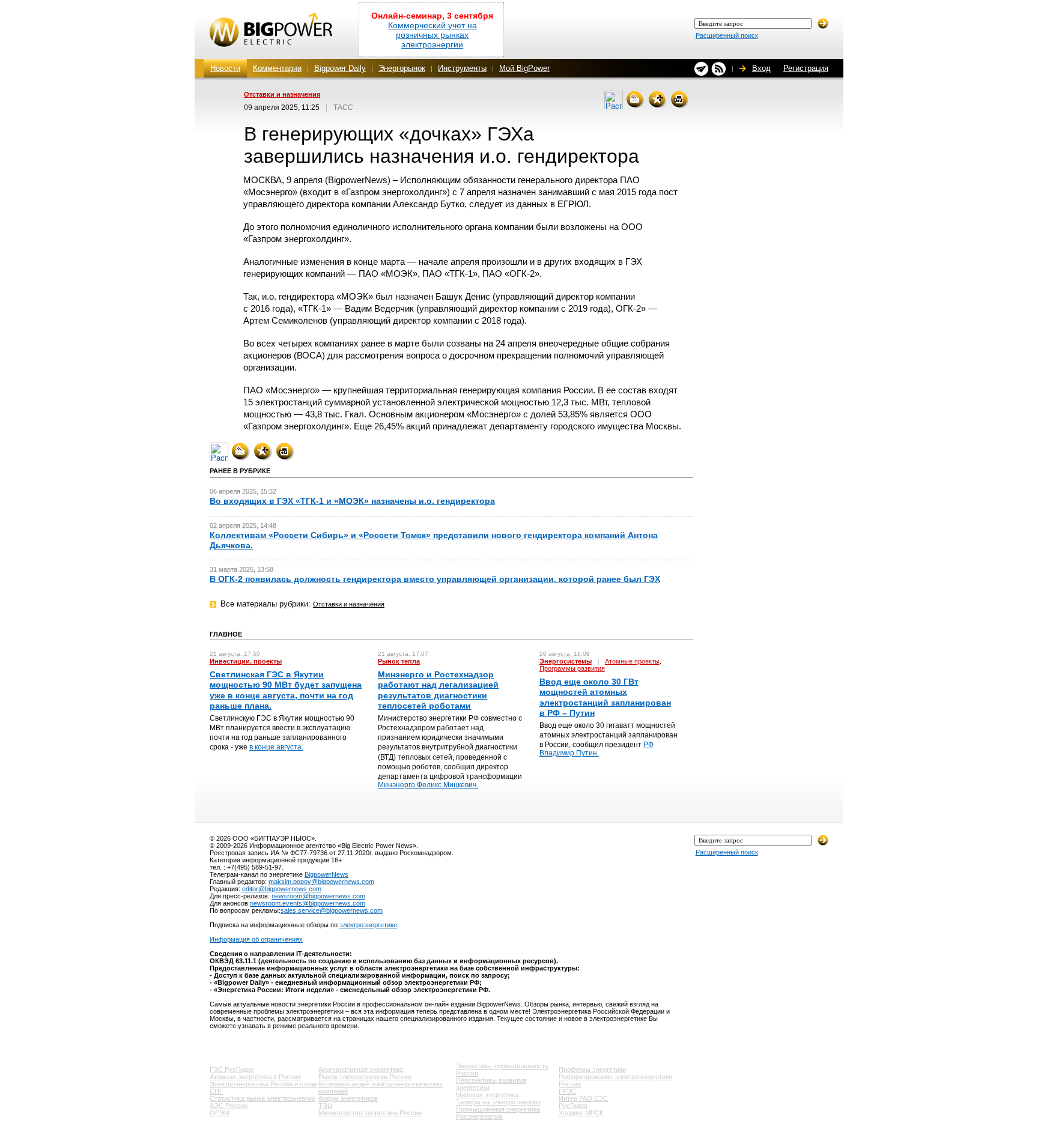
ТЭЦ (325, 1105)
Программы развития (572, 668)
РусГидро (573, 1105)
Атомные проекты (632, 661)
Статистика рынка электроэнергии (262, 1098)
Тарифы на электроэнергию (498, 1102)
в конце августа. (276, 747)
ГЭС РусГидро (231, 1069)
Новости (225, 68)
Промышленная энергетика (498, 1109)
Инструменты (462, 68)
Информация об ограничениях (256, 939)
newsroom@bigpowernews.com (318, 896)
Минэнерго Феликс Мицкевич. (428, 784)
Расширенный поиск (727, 35)
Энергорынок (401, 68)
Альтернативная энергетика (360, 1069)
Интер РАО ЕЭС (583, 1098)
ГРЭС (567, 1091)
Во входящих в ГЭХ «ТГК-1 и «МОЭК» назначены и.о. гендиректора (352, 501)
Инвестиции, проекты (246, 661)
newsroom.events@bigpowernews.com (307, 903)
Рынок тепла (399, 661)
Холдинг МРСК (581, 1112)
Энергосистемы (565, 661)
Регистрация (805, 68)
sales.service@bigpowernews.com (332, 910)
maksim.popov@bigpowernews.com (321, 881)
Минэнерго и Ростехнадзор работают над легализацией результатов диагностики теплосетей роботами (438, 690)
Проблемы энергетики (592, 1069)
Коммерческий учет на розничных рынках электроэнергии (432, 34)
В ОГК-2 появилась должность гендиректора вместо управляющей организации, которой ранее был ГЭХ (435, 579)
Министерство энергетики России (370, 1112)
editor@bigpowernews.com (281, 888)
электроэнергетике (368, 924)
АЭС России (228, 1105)
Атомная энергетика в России (255, 1076)
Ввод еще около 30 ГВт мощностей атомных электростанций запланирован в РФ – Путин (605, 697)
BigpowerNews (326, 874)
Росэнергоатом (479, 1116)
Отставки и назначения (282, 94)
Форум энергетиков (348, 1098)
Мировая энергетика (487, 1094)
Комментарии (277, 68)
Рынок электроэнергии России (364, 1076)
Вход (761, 68)
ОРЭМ (219, 1112)
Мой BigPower (524, 68)
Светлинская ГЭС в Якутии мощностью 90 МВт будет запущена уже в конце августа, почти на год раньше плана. (286, 690)
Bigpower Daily (340, 68)
